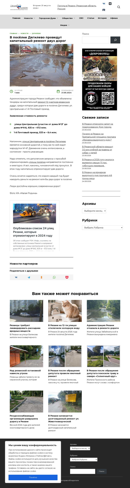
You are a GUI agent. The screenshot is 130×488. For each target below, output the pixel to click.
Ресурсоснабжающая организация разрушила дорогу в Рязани (24, 419)
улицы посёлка (37, 162)
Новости (28, 18)
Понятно (33, 477)
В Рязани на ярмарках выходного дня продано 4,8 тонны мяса (97, 175)
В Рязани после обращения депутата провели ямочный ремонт (64, 373)
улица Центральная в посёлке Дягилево (44, 141)
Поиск (85, 34)
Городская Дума (47, 18)
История (102, 18)
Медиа (63, 25)
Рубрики (73, 455)
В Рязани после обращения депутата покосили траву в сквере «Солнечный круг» (102, 373)
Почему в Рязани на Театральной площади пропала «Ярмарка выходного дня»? (99, 137)
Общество (67, 18)
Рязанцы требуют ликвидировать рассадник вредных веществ (25, 328)
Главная (16, 18)
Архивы (73, 444)
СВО (81, 18)
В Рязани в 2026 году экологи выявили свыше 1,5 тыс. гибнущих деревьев (98, 162)
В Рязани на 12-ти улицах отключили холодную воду (64, 326)
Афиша (114, 18)
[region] (33, 462)
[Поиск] (115, 39)
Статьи (90, 18)
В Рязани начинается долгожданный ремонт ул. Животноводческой (63, 419)
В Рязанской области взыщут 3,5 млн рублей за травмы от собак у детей (97, 149)
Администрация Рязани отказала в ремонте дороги (103, 326)
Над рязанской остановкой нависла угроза (25, 372)
